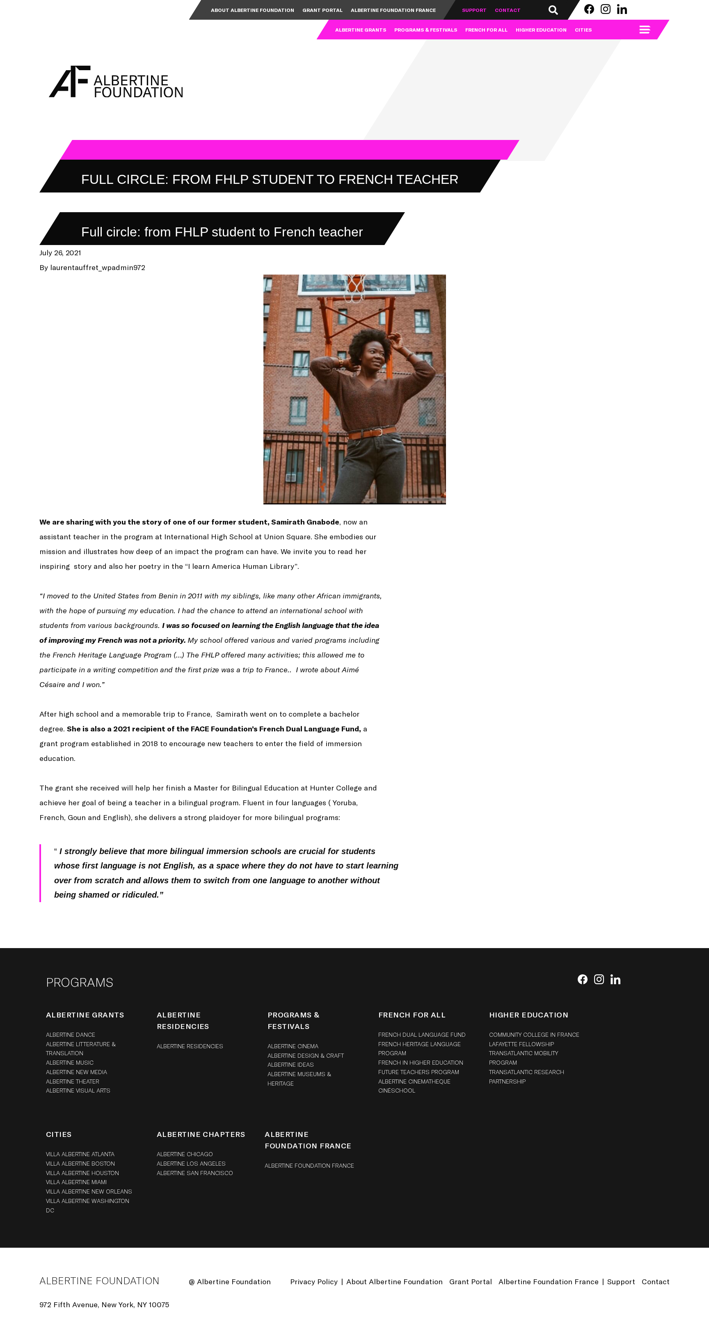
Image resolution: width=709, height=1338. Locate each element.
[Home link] (72, 19)
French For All (486, 29)
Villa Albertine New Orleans (89, 1191)
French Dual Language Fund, (310, 728)
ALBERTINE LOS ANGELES (191, 1163)
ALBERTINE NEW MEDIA (76, 1071)
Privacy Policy (314, 1281)
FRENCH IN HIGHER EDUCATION (420, 1062)
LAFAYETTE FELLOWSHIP (521, 1043)
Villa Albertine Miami (76, 1181)
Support (474, 10)
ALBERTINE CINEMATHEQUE (414, 1081)
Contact (508, 10)
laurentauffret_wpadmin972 (97, 267)
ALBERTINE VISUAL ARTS (78, 1090)
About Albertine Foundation (252, 10)
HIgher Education (528, 1014)
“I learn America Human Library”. (242, 565)
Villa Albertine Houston (82, 1172)
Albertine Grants (360, 29)
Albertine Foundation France (393, 10)
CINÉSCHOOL (396, 1090)
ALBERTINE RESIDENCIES (190, 1045)
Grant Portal (322, 10)
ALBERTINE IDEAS (291, 1064)
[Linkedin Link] (622, 9)
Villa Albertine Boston (80, 1163)
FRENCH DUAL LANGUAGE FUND (422, 1034)
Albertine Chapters (201, 1134)
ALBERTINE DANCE (70, 1034)
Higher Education (541, 29)
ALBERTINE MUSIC (70, 1062)
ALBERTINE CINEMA (293, 1045)
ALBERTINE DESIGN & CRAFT (306, 1055)
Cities (583, 29)
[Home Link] (114, 81)
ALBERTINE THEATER (72, 1081)
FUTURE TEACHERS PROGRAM (418, 1071)
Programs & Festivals (425, 29)
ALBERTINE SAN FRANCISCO (195, 1172)
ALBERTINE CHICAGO (185, 1153)
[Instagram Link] (606, 9)
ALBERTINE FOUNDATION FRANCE (309, 1165)
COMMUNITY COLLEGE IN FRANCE (534, 1034)
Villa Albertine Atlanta (80, 1153)
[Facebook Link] (589, 9)
